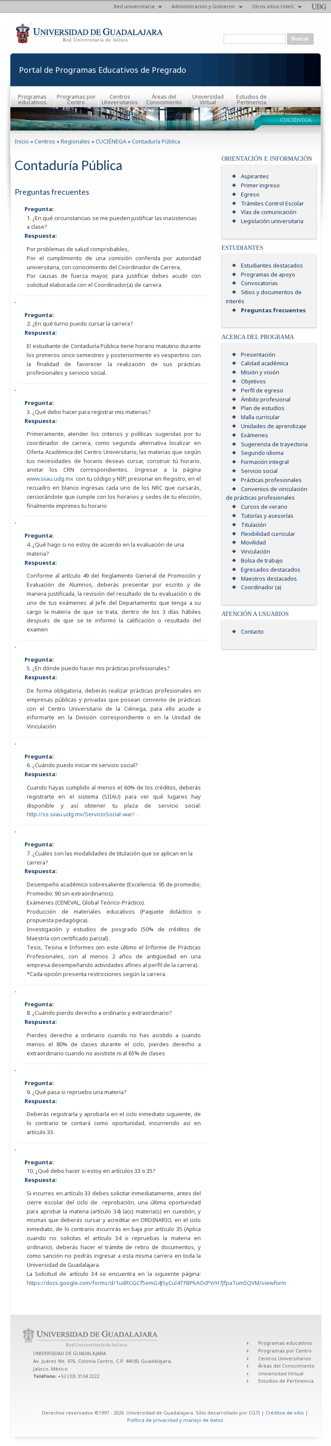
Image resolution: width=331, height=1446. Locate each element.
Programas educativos (32, 99)
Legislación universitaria (272, 221)
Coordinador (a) (261, 587)
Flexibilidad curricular (268, 534)
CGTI (254, 1412)
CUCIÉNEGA (111, 141)
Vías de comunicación (269, 212)
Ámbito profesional (265, 399)
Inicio (22, 141)
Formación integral (265, 462)
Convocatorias (259, 283)
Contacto (252, 631)
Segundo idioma (262, 453)
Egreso (250, 194)
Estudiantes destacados (272, 265)
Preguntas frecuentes (273, 310)
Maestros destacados (269, 578)
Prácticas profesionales (271, 480)
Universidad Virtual (208, 99)
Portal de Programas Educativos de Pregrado (102, 70)
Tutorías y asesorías (267, 515)
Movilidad (253, 542)
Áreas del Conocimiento (164, 99)
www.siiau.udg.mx (50, 478)
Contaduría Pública (156, 141)
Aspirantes (255, 176)
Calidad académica (264, 363)
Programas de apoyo (268, 274)
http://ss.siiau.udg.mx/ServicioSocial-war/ (80, 814)
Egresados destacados (270, 569)
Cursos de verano (264, 506)
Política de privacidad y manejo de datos (175, 1420)
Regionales (75, 141)
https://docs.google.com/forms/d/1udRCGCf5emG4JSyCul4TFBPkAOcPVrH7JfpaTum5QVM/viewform (156, 1283)
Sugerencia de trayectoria (274, 444)
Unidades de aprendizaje (273, 426)
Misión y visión (260, 372)
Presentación (258, 354)
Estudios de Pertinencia (251, 99)
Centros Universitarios (120, 99)
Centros (44, 141)
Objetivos (253, 381)
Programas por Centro (76, 99)
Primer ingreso (260, 185)
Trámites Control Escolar (272, 203)
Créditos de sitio (284, 1412)
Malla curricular (260, 417)
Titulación (253, 525)
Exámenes (254, 435)
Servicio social (259, 471)
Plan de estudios (262, 408)
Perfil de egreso (262, 390)
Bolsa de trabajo (262, 560)
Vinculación (255, 551)
